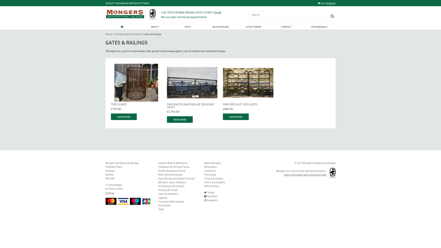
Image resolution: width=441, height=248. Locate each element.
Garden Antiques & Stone (171, 170)
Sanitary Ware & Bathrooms (173, 163)
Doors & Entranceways (170, 174)
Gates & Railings (152, 34)
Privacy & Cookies (213, 178)
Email (217, 12)
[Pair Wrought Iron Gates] (248, 83)
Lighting (162, 197)
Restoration (220, 26)
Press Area (210, 174)
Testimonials (319, 26)
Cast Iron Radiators (168, 193)
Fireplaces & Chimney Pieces (173, 166)
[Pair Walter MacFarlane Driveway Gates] (192, 83)
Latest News (253, 26)
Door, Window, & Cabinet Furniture (176, 178)
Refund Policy (211, 186)
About (155, 26)
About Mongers (212, 163)
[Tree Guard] (136, 83)
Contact (286, 26)
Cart (328, 3)
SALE (161, 209)
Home (108, 34)
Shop (187, 26)
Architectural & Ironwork (128, 34)
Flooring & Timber (168, 190)
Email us (110, 192)
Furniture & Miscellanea (171, 201)
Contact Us (210, 170)
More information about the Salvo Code (305, 174)
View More (123, 116)
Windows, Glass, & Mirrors (172, 182)
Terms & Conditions (214, 182)
